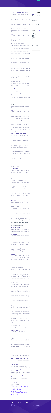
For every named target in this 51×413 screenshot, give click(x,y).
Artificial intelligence (34, 34)
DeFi (32, 38)
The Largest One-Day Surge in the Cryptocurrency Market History (17, 389)
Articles (33, 33)
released (32, 46)
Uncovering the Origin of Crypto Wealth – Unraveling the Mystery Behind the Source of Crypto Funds (36, 24)
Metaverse (33, 39)
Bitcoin (33, 35)
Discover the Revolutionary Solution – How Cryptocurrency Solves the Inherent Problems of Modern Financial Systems (36, 20)
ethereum (37, 45)
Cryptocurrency (33, 37)
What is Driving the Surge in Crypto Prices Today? (15, 388)
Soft (32, 40)
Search (39, 12)
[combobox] (36, 50)
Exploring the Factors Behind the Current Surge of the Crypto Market (17, 391)
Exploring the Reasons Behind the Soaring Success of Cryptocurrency (17, 394)
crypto (34, 45)
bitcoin (32, 45)
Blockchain (33, 36)
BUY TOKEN (39, 0)
